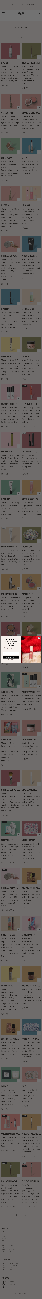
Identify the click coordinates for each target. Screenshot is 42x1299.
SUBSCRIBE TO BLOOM (11, 657)
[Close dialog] (39, 638)
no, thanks (11, 659)
